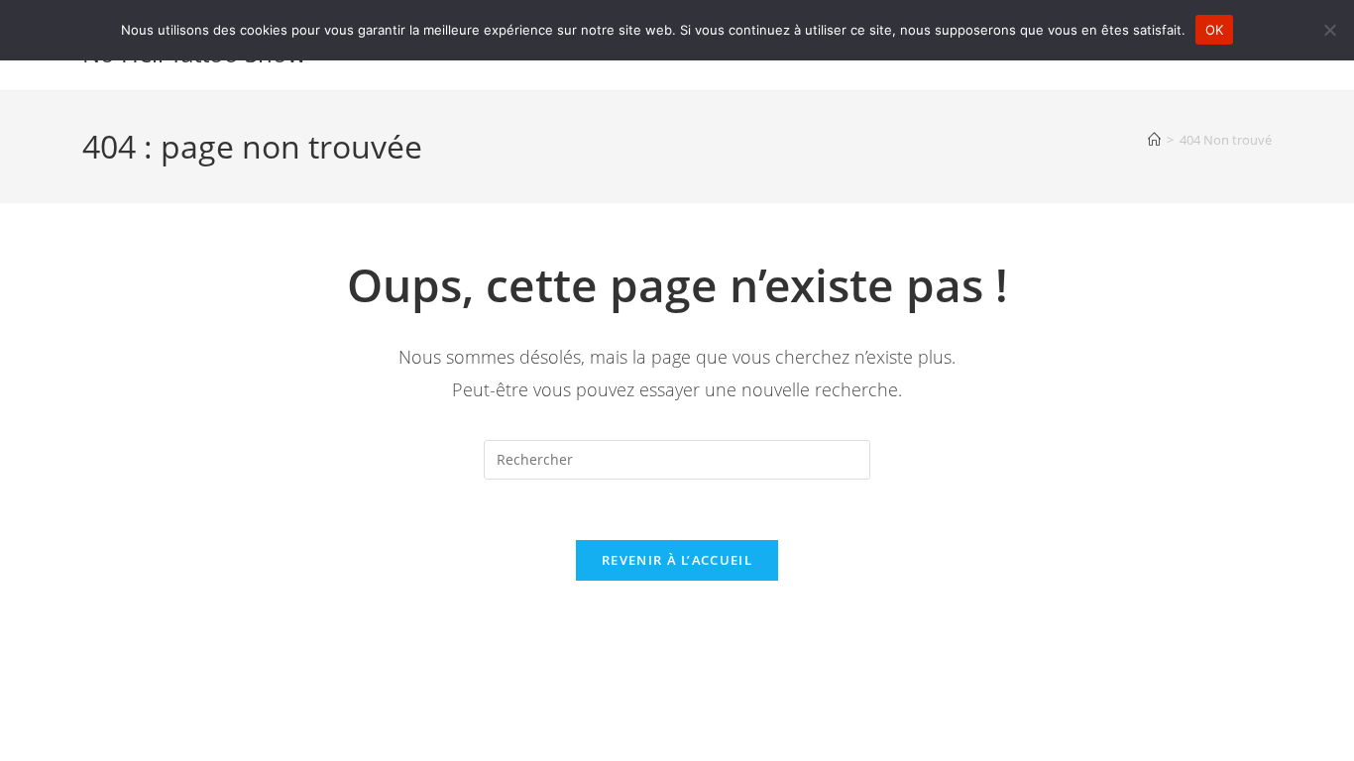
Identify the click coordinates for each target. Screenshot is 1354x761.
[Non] (1329, 30)
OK (1214, 30)
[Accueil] (1154, 140)
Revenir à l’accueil (677, 560)
